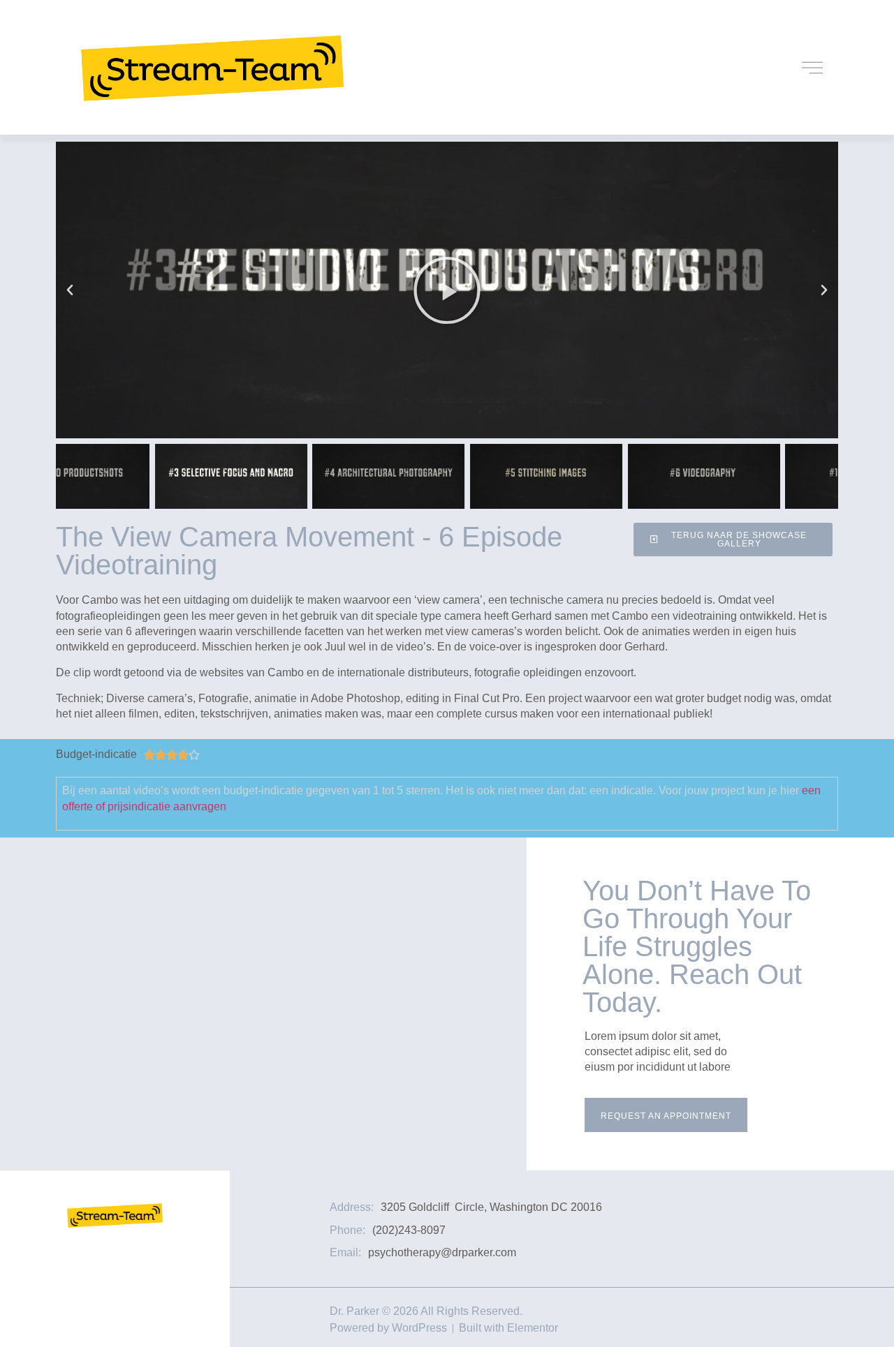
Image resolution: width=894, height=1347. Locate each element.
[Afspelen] (447, 290)
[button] (70, 290)
